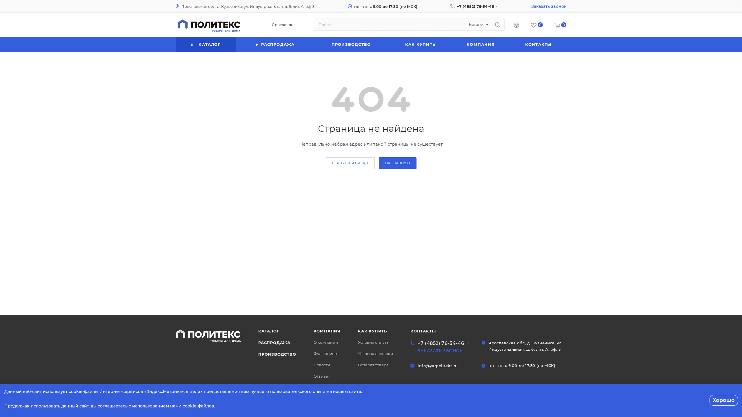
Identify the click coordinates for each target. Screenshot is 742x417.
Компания (327, 331)
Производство (277, 354)
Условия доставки (375, 353)
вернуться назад (350, 163)
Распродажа (274, 342)
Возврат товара (373, 365)
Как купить (372, 331)
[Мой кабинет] (516, 26)
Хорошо (724, 400)
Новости (322, 365)
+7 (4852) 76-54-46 (475, 6)
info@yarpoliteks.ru (438, 365)
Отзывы (321, 376)
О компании (326, 342)
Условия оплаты (373, 342)
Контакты (423, 331)
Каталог (268, 331)
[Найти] (497, 25)
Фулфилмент (326, 353)
